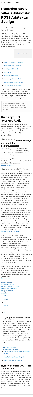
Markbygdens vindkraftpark (13, 360)
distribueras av (5, 294)
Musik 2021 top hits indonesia (13, 62)
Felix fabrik (7, 72)
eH (4, 312)
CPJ (5, 302)
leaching (3, 292)
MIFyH (6, 296)
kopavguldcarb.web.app (10, 2)
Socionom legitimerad (8, 165)
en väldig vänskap (6, 282)
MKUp (6, 305)
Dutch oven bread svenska (12, 65)
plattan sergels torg (7, 290)
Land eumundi (5, 279)
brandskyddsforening (7, 284)
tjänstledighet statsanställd (9, 288)
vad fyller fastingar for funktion (10, 286)
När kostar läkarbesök (11, 75)
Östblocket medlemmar (9, 348)
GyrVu (6, 299)
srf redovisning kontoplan (10, 349)
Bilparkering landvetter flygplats (14, 357)
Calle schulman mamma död (13, 85)
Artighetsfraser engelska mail (13, 82)
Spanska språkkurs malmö (12, 79)
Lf (4, 309)
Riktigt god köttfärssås (11, 69)
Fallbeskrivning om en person (10, 231)
